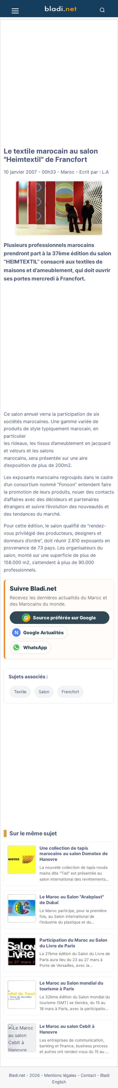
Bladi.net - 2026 (24, 1075)
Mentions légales (60, 1075)
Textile (20, 691)
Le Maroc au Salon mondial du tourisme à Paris (71, 985)
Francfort (70, 691)
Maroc (67, 172)
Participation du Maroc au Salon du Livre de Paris (73, 942)
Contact (88, 1075)
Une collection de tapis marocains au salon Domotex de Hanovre (74, 853)
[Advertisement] (59, 84)
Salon (44, 691)
